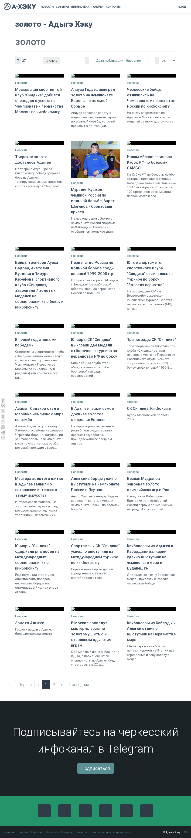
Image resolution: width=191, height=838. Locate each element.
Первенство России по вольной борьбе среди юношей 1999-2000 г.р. (92, 268)
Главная (9, 832)
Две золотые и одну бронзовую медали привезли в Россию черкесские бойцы (151, 579)
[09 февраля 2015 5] (39, 326)
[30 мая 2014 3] (39, 143)
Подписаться (95, 768)
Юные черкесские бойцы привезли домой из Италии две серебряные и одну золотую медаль (150, 652)
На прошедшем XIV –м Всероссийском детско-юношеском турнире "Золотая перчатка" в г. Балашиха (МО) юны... (150, 300)
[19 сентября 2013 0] (95, 395)
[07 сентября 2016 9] (39, 532)
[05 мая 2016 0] (39, 465)
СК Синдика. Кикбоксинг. (150, 408)
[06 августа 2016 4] (151, 465)
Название (133, 60)
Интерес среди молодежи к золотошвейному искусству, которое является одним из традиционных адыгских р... (36, 508)
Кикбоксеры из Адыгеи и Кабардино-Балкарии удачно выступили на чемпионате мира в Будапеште (150, 556)
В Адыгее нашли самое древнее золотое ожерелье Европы (92, 414)
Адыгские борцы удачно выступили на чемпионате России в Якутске (95, 484)
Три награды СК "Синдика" (151, 339)
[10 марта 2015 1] (151, 326)
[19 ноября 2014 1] (151, 249)
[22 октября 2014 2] (95, 249)
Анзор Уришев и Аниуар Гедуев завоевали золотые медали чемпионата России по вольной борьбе (95, 502)
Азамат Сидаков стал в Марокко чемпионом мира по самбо (39, 414)
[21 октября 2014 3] (39, 249)
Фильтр (51, 60)
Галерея (132, 402)
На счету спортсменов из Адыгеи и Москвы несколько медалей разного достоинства (150, 117)
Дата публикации (110, 60)
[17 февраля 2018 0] (39, 609)
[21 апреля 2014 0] (151, 76)
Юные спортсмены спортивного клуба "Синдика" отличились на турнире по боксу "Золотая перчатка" (150, 273)
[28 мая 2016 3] (95, 465)
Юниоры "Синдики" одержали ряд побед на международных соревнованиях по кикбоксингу (37, 556)
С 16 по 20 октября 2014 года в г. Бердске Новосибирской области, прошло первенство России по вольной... (94, 286)
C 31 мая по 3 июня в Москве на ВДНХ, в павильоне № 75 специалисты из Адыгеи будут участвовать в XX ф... (95, 658)
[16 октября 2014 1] (151, 143)
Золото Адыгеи (29, 623)
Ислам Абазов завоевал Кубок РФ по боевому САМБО (149, 162)
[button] (123, 7)
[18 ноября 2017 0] (151, 532)
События (36, 832)
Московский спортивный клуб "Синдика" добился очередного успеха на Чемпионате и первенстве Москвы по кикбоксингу (39, 100)
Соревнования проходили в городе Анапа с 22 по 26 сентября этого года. (92, 573)
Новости (21, 83)
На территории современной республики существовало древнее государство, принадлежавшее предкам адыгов (93, 434)
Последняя (79, 684)
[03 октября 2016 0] (95, 532)
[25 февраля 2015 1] (95, 326)
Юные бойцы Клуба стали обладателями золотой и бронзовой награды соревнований (90, 369)
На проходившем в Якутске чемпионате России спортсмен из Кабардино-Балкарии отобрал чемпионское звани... (94, 225)
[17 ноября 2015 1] (39, 395)
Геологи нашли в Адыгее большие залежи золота (33, 632)
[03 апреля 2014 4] (95, 76)
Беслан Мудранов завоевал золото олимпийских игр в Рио (148, 484)
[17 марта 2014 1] (39, 76)
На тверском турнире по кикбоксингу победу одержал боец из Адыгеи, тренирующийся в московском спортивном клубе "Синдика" (38, 177)
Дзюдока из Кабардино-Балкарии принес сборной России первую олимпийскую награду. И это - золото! (149, 502)
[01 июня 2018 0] (95, 609)
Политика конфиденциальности (110, 832)
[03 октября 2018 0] (151, 609)
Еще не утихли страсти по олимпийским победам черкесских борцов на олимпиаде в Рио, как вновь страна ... (36, 583)
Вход (182, 6)
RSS (185, 832)
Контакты (80, 832)
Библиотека (51, 832)
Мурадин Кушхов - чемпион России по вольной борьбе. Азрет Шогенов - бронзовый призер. (93, 200)
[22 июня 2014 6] (95, 159)
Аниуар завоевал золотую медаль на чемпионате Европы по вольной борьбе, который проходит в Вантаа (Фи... (94, 119)
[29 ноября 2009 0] (151, 395)
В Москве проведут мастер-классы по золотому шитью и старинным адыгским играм (91, 634)
